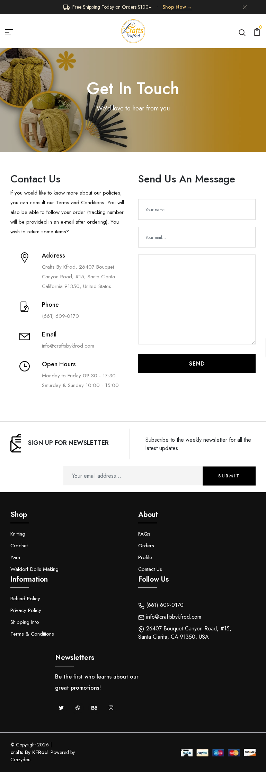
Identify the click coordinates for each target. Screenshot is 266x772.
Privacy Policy (25, 610)
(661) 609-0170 (164, 605)
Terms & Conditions (32, 634)
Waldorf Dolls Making (34, 569)
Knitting (17, 534)
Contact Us (150, 569)
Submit (229, 476)
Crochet (19, 545)
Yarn (15, 557)
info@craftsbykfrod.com (172, 617)
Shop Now (177, 7)
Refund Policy (25, 598)
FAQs (144, 534)
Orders (146, 545)
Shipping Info (24, 622)
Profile (145, 557)
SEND (197, 364)
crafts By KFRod (29, 752)
